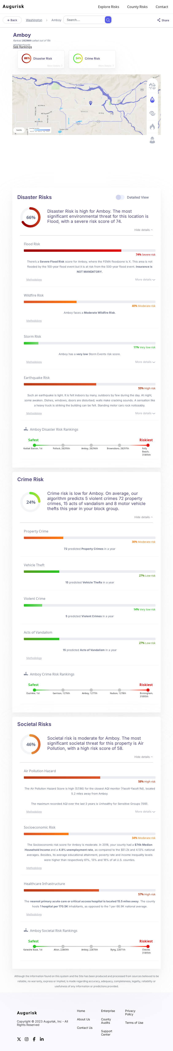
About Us (83, 1019)
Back (13, 20)
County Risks (137, 6)
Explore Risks (108, 6)
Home (81, 1011)
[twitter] (19, 1039)
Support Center (106, 1032)
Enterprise (108, 1011)
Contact (162, 6)
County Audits (106, 1021)
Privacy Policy (130, 1012)
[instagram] (26, 1039)
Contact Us (84, 1027)
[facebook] (34, 1039)
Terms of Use (134, 1022)
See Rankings (22, 47)
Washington (34, 20)
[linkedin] (42, 1039)
